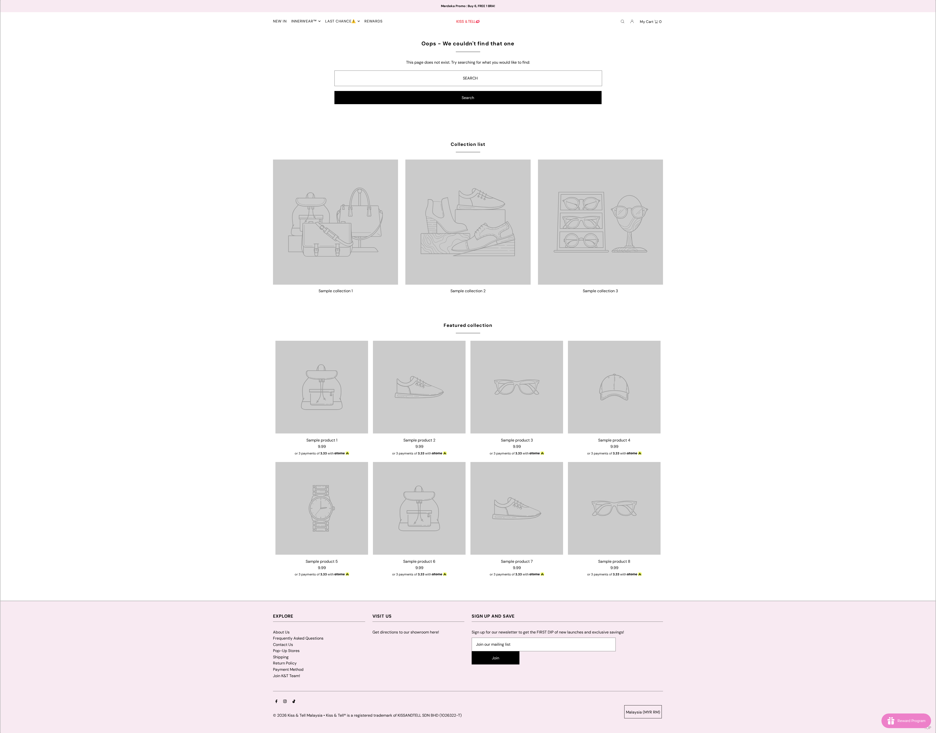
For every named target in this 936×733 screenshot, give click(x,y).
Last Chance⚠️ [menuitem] (340, 21)
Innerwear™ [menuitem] (304, 21)
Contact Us (283, 644)
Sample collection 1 (336, 290)
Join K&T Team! (286, 675)
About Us (281, 632)
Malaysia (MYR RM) (643, 712)
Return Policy (285, 663)
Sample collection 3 (600, 290)
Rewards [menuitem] (373, 21)
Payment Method (288, 669)
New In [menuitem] (280, 21)
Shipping (281, 657)
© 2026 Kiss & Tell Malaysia (297, 715)
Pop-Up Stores (286, 650)
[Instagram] (285, 702)
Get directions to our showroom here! (405, 632)
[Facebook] (276, 702)
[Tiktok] (293, 702)
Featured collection (468, 325)
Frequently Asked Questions (298, 638)
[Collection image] (335, 282)
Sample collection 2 (468, 290)
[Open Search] (622, 21)
